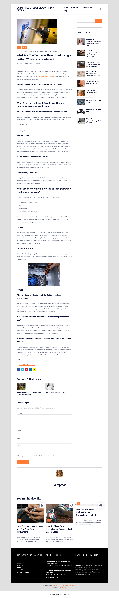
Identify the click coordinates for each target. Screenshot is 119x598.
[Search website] (100, 9)
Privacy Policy (20, 570)
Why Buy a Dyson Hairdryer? (55, 392)
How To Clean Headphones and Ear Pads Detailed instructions (92, 53)
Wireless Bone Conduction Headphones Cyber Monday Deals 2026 (94, 42)
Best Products (75, 7)
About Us (19, 563)
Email (19, 438)
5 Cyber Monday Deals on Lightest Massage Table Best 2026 (94, 121)
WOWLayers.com (62, 587)
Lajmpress (19, 63)
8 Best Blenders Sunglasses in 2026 (92, 91)
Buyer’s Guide (87, 7)
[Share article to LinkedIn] (30, 369)
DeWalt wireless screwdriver (46, 76)
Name (19, 431)
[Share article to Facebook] (18, 369)
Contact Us (20, 565)
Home (66, 7)
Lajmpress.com (79, 565)
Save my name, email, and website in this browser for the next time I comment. (40, 456)
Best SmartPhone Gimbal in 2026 (94, 101)
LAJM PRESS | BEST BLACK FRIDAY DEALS (36, 9)
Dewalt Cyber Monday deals (27, 365)
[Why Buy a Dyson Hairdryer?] (49, 389)
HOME (24, 47)
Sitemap (19, 567)
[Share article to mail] (34, 369)
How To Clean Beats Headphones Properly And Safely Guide (93, 64)
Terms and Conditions (23, 572)
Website (19, 446)
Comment (20, 413)
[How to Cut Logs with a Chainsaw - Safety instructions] (21, 389)
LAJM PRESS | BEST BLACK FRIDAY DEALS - (64, 585)
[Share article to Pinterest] (26, 369)
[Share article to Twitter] (22, 369)
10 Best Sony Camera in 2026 (93, 110)
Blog (65, 11)
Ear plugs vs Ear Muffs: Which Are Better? (93, 82)
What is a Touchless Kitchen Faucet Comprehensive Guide (93, 73)
